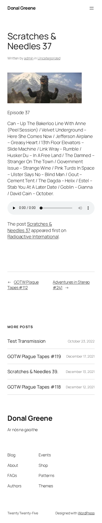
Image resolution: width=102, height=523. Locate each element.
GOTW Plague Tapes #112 (23, 284)
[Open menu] (92, 8)
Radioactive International (33, 236)
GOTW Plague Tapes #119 (34, 356)
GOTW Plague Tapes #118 (34, 387)
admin (29, 58)
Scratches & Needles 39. (32, 371)
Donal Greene (21, 8)
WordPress (86, 513)
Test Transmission (26, 341)
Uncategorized (49, 58)
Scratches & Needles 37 (29, 227)
